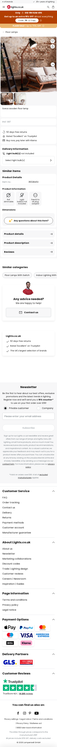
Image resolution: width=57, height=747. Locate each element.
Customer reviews (12, 573)
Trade (5, 568)
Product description (16, 243)
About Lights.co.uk (16, 542)
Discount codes (11, 563)
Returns (6, 517)
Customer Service (16, 491)
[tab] (28, 512)
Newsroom (20, 578)
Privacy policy (10, 605)
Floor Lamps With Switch (17, 275)
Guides (20, 584)
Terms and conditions (14, 599)
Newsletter (8, 553)
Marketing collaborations (16, 558)
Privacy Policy (23, 723)
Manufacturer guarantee (16, 532)
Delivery (7, 512)
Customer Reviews (16, 673)
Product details (14, 234)
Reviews (9, 252)
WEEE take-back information (29, 727)
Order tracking (10, 502)
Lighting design (19, 568)
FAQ (4, 497)
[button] (7, 99)
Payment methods (13, 522)
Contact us (8, 507)
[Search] (48, 6)
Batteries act (36, 723)
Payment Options (15, 619)
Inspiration (8, 584)
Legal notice (9, 609)
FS (27, 20)
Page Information (15, 593)
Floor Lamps (12, 32)
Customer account (13, 527)
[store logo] (17, 6)
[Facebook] (20, 713)
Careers (7, 578)
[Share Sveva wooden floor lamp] (52, 46)
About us (7, 548)
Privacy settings (11, 719)
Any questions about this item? (31, 220)
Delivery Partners (15, 654)
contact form (8, 464)
